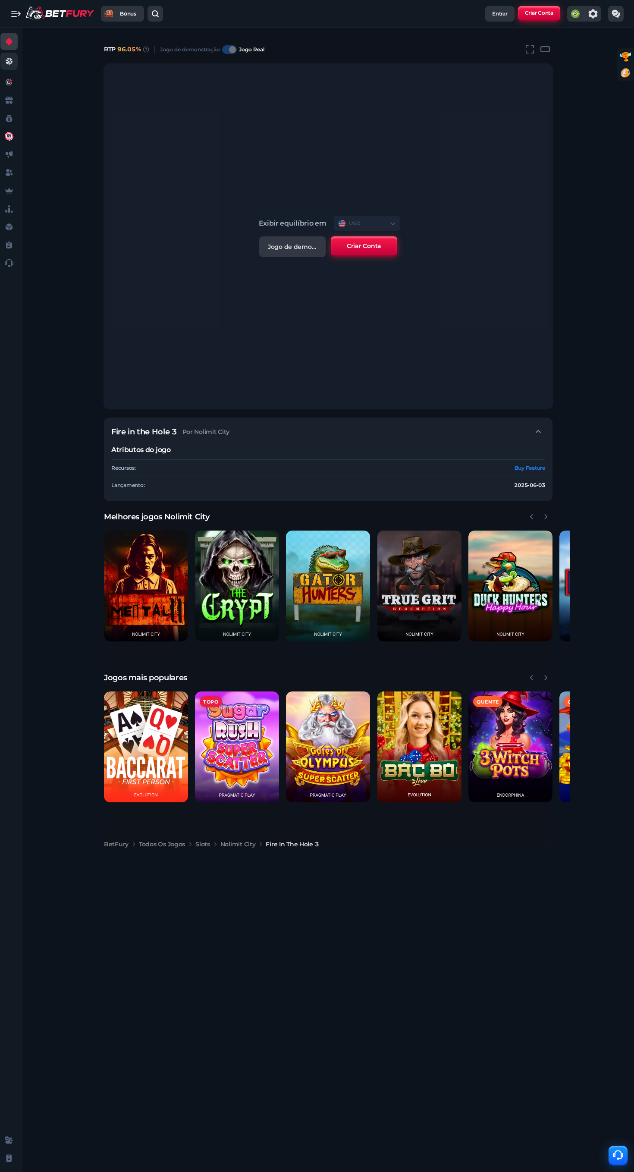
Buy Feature (530, 468)
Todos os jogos (162, 844)
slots (202, 844)
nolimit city (238, 844)
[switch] (229, 49)
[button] (146, 586)
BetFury (116, 844)
